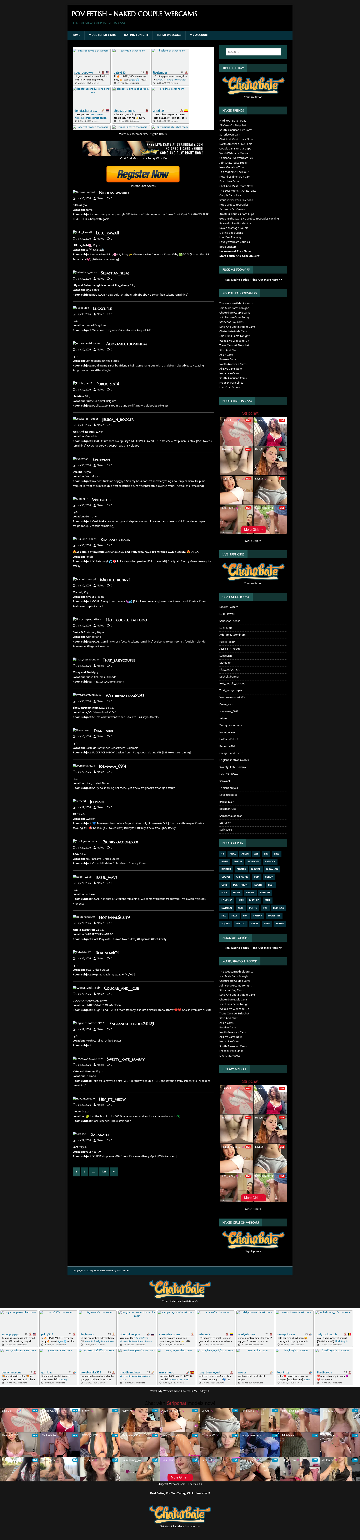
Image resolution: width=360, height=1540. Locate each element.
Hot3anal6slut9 (114, 917)
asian (245, 854)
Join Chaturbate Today (233, 163)
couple (226, 877)
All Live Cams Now (230, 368)
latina (250, 893)
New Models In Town (232, 167)
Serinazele (225, 829)
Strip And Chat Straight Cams (237, 327)
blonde (256, 869)
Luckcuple (102, 308)
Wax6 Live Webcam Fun (234, 341)
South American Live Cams (235, 130)
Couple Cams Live (230, 195)
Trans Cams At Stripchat (234, 345)
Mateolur (101, 499)
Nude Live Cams (229, 373)
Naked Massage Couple (233, 228)
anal (233, 854)
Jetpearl (97, 801)
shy (245, 916)
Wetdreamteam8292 (125, 695)
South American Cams (233, 378)
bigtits (241, 869)
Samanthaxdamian (230, 816)
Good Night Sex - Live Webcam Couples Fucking (249, 218)
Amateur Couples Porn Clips (236, 214)
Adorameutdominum (126, 343)
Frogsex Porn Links (231, 382)
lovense (226, 900)
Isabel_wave (106, 877)
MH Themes (123, 1271)
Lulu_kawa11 (107, 233)
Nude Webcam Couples (233, 204)
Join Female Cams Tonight (235, 317)
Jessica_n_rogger (118, 419)
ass (256, 854)
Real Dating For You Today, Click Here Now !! (180, 1493)
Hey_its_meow (112, 1099)
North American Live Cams (235, 144)
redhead (278, 908)
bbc (266, 854)
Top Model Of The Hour (234, 172)
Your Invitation (253, 97)
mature (254, 900)
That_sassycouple (119, 660)
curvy (269, 877)
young (280, 924)
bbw (276, 854)
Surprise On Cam (229, 134)
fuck (224, 893)
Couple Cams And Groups (235, 148)
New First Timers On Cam (234, 176)
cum (256, 877)
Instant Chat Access (143, 186)
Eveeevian (101, 459)
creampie (242, 877)
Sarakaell (100, 1134)
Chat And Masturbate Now (236, 139)
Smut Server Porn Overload (236, 200)
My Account (199, 35)
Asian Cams (226, 355)
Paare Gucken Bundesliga (235, 223)
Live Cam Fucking (230, 237)
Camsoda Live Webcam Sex (236, 158)
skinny (257, 916)
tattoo (240, 924)
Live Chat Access (229, 387)
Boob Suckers (227, 247)
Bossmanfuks (227, 809)
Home (76, 35)
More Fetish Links (102, 35)
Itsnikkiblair (226, 802)
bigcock (270, 862)
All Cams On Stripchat (232, 125)
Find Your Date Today (232, 120)
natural (226, 908)
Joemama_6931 (112, 766)
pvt (265, 908)
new (241, 908)
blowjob (272, 869)
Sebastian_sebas (115, 273)
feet (271, 885)
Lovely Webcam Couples (234, 242)
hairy (236, 893)
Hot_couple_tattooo (126, 620)
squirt (225, 924)
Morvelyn (225, 823)
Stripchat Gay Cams (231, 322)
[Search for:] (253, 51)
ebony (258, 885)
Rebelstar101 (107, 952)
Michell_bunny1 (115, 579)
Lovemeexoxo (228, 795)
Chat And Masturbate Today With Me (143, 158)
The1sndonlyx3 (228, 788)
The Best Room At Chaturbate (237, 190)
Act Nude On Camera (232, 209)
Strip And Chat (228, 350)
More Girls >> (253, 541)
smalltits (274, 916)
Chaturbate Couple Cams (234, 312)
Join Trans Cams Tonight (234, 336)
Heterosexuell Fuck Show (235, 251)
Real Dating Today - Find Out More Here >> (253, 279)
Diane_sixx (103, 730)
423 (104, 1171)
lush (241, 900)
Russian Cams (227, 359)
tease (254, 924)
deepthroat (241, 885)
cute (224, 885)
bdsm (224, 862)
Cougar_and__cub (121, 988)
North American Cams (232, 364)
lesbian (265, 893)
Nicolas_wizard (114, 192)
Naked (100, 198)
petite (253, 908)
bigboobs (253, 862)
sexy (234, 916)
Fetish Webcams (169, 35)
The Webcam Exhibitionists (236, 303)
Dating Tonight (136, 35)
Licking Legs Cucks (231, 233)
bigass (238, 862)
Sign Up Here (253, 1251)
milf (267, 900)
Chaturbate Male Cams (233, 331)
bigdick (226, 869)
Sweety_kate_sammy (126, 1059)
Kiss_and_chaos (115, 539)
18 (222, 854)
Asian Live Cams (229, 181)
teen (267, 924)
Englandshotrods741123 (132, 1023)
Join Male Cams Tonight (234, 308)
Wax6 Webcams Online (233, 153)
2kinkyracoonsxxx (120, 842)
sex (223, 916)
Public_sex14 (107, 384)
